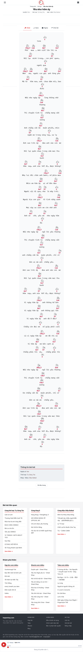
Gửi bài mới (68, 623)
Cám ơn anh (9, 514)
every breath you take (12, 586)
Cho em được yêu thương (39, 524)
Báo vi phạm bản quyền (53, 626)
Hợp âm (30, 620)
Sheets (30, 626)
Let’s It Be (60, 597)
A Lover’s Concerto (63, 590)
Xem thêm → (9, 551)
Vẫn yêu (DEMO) (10, 532)
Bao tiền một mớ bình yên (13, 573)
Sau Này (7, 541)
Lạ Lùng (60, 583)
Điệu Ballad (57, 12)
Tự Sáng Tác (41, 12)
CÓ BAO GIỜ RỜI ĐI (11, 544)
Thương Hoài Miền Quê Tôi (13, 518)
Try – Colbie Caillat (63, 530)
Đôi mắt (7, 576)
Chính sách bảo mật (52, 623)
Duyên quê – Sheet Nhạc (39, 569)
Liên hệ (67, 620)
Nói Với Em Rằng (36, 527)
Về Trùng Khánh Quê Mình (13, 548)
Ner (29, 12)
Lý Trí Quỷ (60, 524)
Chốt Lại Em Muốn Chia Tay (66, 527)
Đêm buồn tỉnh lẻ (10, 590)
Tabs (29, 623)
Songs (40, 6)
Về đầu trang (41, 485)
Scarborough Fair (10, 569)
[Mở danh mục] (5, 3)
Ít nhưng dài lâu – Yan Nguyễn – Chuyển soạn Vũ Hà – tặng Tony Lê (67, 572)
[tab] (27, 28)
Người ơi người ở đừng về (65, 586)
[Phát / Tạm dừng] (3, 644)
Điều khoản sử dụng (52, 620)
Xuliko (7, 593)
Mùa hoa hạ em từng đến (13, 521)
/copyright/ (46, 636)
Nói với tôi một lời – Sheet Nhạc (41, 578)
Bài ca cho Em (9, 528)
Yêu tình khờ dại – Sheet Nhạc (41, 593)
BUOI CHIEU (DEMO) (11, 525)
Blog (29, 628)
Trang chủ (33, 6)
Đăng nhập (68, 626)
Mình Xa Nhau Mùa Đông (65, 514)
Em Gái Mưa (61, 593)
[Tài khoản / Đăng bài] (78, 3)
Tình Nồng (8, 583)
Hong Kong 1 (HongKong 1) (40, 514)
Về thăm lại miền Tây (11, 579)
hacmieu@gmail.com (35, 636)
